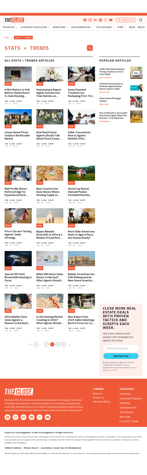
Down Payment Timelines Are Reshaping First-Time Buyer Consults (81, 93)
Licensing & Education (34, 27)
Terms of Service (13, 448)
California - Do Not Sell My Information (61, 448)
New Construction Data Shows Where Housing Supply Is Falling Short (47, 192)
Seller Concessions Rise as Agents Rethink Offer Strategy (79, 135)
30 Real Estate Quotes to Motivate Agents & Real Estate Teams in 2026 (111, 86)
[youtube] (111, 20)
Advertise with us (101, 401)
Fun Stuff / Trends (129, 421)
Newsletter (128, 20)
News (132, 27)
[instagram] (90, 20)
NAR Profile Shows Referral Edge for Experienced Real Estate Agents (16, 192)
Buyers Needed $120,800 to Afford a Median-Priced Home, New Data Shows (49, 234)
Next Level (125, 416)
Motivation (104, 92)
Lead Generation (80, 27)
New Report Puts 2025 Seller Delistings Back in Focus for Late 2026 (81, 320)
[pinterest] (100, 20)
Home (7, 37)
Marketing (59, 27)
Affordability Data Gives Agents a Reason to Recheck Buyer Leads (16, 320)
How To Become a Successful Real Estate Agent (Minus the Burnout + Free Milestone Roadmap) (113, 115)
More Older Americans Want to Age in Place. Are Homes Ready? (81, 234)
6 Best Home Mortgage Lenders (110, 99)
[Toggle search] (140, 20)
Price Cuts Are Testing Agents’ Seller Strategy (18, 234)
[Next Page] (69, 344)
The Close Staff (13, 101)
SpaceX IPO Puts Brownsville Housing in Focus (18, 277)
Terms (134, 367)
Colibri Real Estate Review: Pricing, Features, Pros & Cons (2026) (112, 72)
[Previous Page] (30, 344)
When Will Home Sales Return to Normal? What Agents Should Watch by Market (49, 277)
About (141, 27)
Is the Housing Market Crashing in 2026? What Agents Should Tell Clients (49, 320)
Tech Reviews (104, 27)
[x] (105, 20)
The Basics (8, 27)
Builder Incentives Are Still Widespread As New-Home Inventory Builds (81, 277)
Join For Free (120, 356)
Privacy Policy (111, 370)
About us (97, 393)
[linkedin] (95, 20)
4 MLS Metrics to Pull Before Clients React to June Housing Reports (17, 93)
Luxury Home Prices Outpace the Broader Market (17, 135)
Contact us (98, 397)
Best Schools (105, 78)
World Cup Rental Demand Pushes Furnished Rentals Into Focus (79, 192)
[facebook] (85, 20)
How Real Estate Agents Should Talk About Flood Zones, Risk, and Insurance (48, 135)
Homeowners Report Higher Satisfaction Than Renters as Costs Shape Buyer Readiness (48, 93)
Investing (103, 104)
